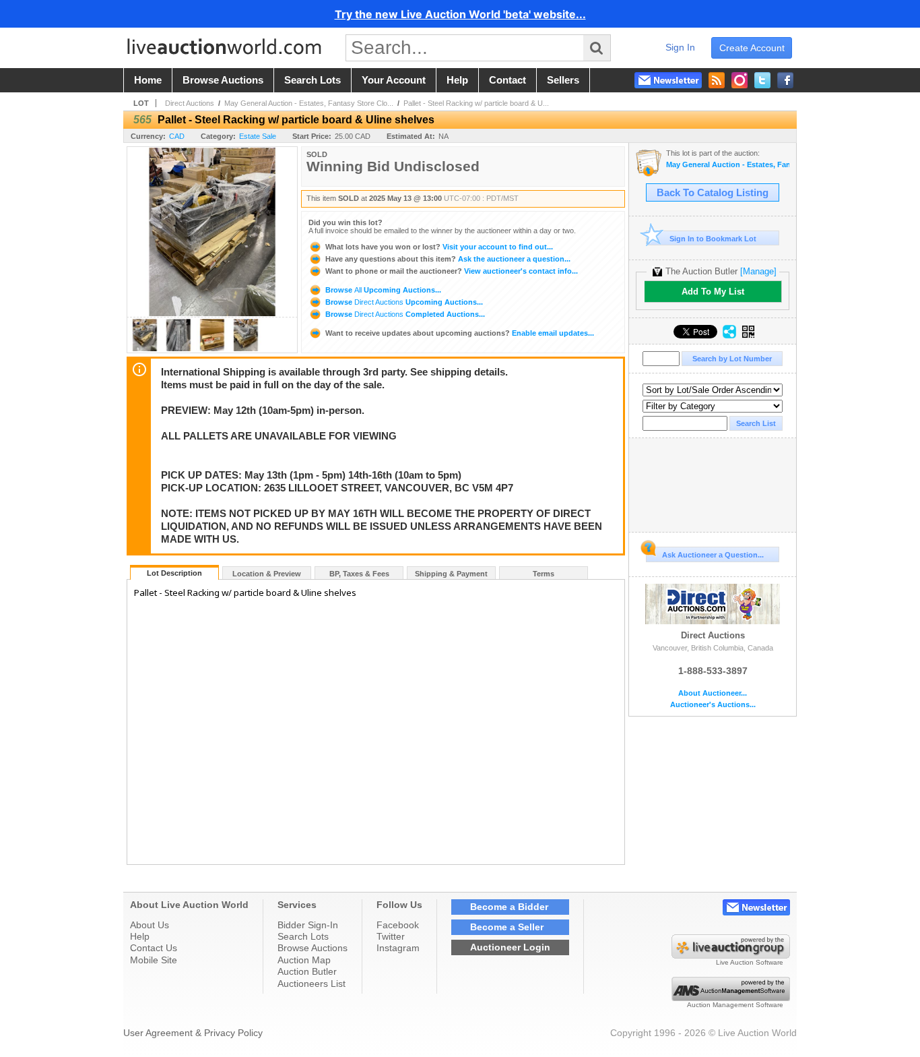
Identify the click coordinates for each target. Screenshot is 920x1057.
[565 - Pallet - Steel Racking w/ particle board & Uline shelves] (145, 349)
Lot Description (174, 573)
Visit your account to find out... (439, 247)
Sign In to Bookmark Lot (712, 239)
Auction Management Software (735, 1004)
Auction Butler (307, 971)
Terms (543, 574)
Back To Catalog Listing (712, 192)
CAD (177, 136)
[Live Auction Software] (730, 955)
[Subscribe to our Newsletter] (668, 80)
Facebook (397, 924)
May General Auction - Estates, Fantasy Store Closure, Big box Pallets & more (727, 165)
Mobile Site (153, 960)
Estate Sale (257, 136)
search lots (312, 80)
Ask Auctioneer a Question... (713, 555)
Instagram (398, 947)
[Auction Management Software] (730, 997)
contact (507, 80)
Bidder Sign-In (307, 924)
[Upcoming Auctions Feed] (717, 80)
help (457, 80)
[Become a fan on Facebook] (785, 80)
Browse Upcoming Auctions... (382, 290)
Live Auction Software (749, 962)
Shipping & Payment (451, 574)
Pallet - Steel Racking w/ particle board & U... (476, 103)
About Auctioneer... (712, 693)
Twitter (390, 936)
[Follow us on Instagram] (739, 80)
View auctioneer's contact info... (451, 271)
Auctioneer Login (510, 947)
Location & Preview (266, 574)
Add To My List (713, 291)
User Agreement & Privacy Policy (193, 1032)
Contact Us (153, 947)
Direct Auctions (189, 103)
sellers (563, 80)
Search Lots (303, 936)
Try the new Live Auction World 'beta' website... (460, 14)
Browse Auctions (312, 947)
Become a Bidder (509, 906)
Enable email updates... (459, 333)
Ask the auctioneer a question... (447, 259)
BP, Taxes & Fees (359, 574)
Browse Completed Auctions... (404, 314)
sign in (680, 47)
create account (752, 47)
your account (394, 80)
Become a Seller (507, 927)
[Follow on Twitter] (762, 80)
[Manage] (758, 271)
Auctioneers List (311, 983)
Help (140, 936)
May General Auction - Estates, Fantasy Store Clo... (308, 103)
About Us (149, 924)
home (148, 80)
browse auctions (223, 80)
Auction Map (304, 960)
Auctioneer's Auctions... (713, 704)
